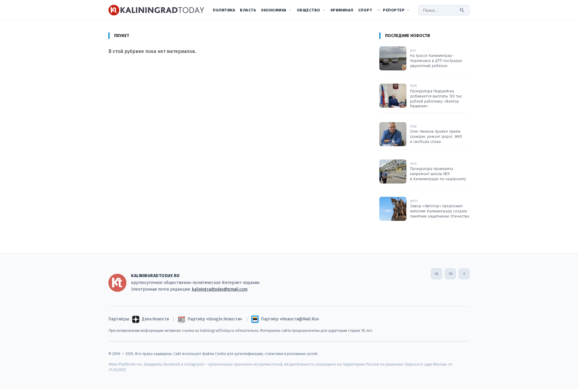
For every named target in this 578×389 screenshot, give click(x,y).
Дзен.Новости (155, 319)
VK (436, 274)
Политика (224, 10)
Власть (248, 10)
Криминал (342, 10)
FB (450, 274)
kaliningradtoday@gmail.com (219, 289)
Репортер (394, 10)
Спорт (365, 10)
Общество (308, 10)
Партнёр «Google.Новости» (215, 319)
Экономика (274, 10)
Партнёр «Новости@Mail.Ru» (290, 319)
